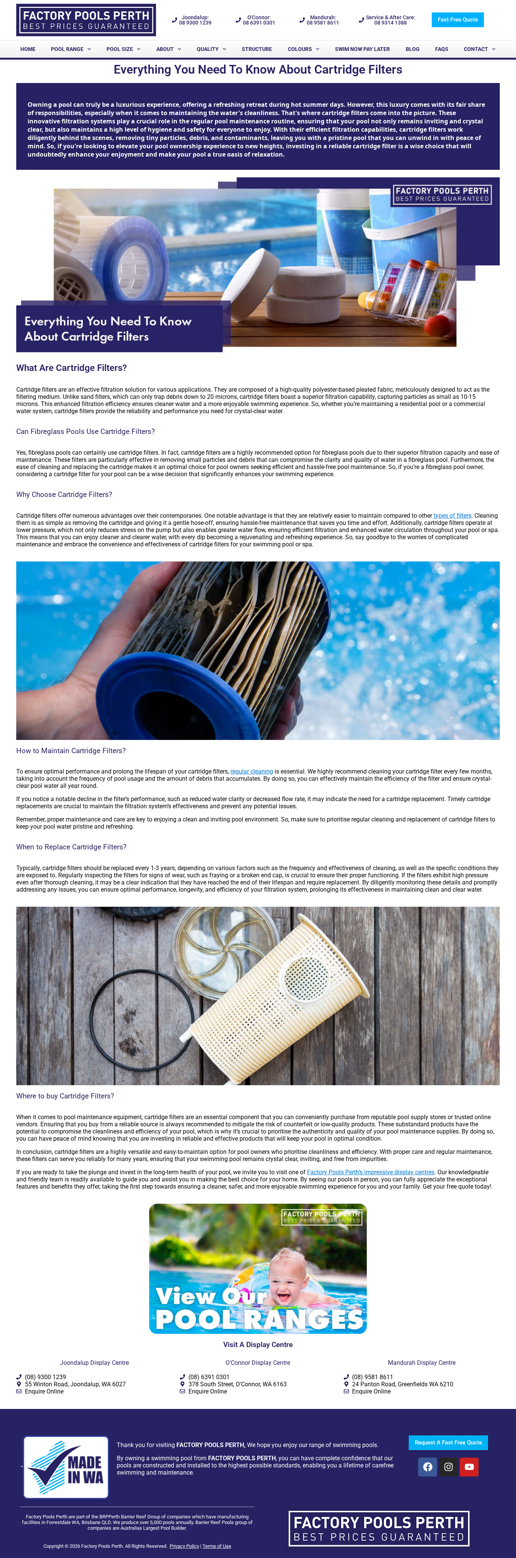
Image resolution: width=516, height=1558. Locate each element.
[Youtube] (469, 1467)
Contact (476, 49)
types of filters (452, 515)
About (165, 49)
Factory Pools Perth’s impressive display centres (370, 1172)
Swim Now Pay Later (362, 49)
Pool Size (120, 49)
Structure (257, 49)
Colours (300, 49)
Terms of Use (216, 1546)
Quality (208, 49)
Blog (413, 49)
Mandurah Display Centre (422, 1362)
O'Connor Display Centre (258, 1362)
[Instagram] (448, 1467)
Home (28, 49)
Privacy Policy (184, 1546)
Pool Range (67, 49)
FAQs (441, 49)
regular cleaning (251, 771)
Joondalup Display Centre (94, 1362)
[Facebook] (427, 1467)
